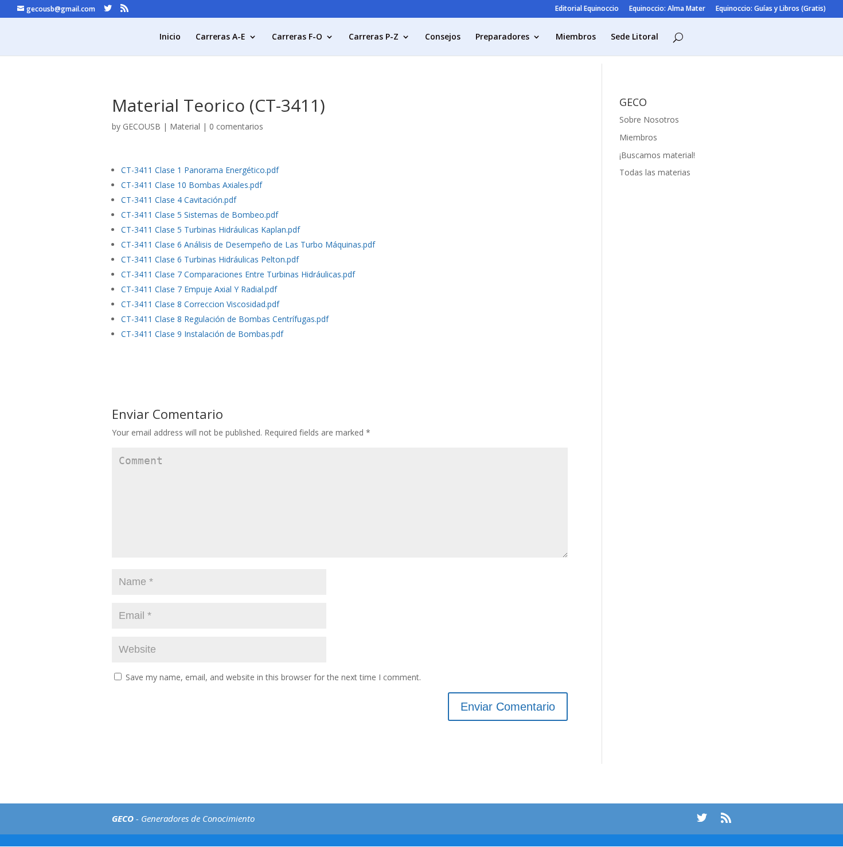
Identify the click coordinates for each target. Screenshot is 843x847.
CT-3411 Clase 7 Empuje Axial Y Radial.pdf (199, 289)
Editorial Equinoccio (587, 9)
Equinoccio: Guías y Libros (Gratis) (771, 9)
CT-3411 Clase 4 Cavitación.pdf (178, 199)
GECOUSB (142, 126)
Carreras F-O (297, 37)
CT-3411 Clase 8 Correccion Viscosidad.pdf (200, 304)
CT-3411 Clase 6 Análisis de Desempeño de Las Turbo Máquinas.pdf (248, 244)
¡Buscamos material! (657, 155)
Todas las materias (654, 172)
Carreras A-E (220, 37)
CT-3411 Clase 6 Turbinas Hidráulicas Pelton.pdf (210, 259)
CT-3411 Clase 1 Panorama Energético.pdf (200, 169)
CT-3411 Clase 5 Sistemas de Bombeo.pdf (199, 214)
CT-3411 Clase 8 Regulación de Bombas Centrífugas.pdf (225, 318)
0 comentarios (236, 126)
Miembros (576, 37)
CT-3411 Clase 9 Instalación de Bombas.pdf (202, 333)
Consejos (442, 37)
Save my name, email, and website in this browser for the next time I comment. (273, 677)
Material (185, 126)
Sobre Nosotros (649, 119)
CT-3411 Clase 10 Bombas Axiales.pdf (191, 184)
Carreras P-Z (374, 37)
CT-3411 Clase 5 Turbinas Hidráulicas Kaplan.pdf (210, 229)
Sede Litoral (634, 37)
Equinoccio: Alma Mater (667, 9)
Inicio (170, 37)
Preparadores (502, 37)
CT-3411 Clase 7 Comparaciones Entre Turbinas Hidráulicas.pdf (238, 274)
